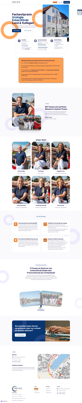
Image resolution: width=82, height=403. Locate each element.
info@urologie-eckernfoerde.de (24, 44)
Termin (79, 11)
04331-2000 (58, 42)
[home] (16, 2)
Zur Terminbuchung (20, 335)
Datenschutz (48, 390)
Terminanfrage (66, 2)
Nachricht (79, 13)
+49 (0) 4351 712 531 (25, 41)
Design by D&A (48, 392)
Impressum (48, 388)
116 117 (57, 45)
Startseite (55, 2)
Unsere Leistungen (27, 30)
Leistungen (60, 2)
